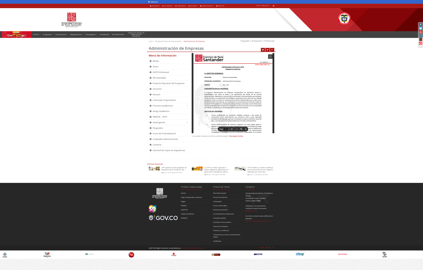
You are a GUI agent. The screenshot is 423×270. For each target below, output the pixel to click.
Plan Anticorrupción (219, 193)
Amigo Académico (161, 111)
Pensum (156, 94)
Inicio (151, 41)
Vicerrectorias (61, 34)
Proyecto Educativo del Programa (168, 83)
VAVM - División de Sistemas (192, 248)
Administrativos (207, 6)
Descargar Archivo (236, 136)
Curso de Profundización (164, 133)
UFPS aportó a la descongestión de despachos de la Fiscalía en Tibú (174, 169)
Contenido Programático (164, 100)
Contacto (156, 144)
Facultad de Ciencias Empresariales (168, 41)
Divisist (183, 193)
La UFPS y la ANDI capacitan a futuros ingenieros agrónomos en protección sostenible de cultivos (216, 170)
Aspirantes (155, 6)
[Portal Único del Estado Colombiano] (152, 2)
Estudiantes (167, 6)
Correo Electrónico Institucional (223, 214)
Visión (155, 66)
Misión (155, 61)
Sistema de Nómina (187, 214)
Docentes (193, 6)
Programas (47, 34)
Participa (220, 6)
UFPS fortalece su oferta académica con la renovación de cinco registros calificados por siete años (260, 170)
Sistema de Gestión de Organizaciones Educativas (136, 34)
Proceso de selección (220, 197)
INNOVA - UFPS (159, 116)
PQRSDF (183, 206)
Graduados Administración (165, 139)
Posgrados (157, 128)
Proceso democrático (220, 206)
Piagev (183, 201)
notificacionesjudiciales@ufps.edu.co (257, 221)
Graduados (181, 6)
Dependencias (76, 34)
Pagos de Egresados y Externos (191, 197)
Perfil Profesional (160, 72)
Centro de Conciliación (220, 226)
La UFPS (36, 34)
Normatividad (159, 77)
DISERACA (184, 218)
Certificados (217, 241)
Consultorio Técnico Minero (222, 222)
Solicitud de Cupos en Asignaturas (168, 150)
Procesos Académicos (162, 105)
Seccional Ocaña (118, 34)
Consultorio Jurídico (219, 218)
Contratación (217, 201)
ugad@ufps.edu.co (251, 211)
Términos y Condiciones (221, 230)
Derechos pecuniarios (220, 210)
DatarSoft (184, 210)
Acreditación (104, 34)
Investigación (90, 34)
